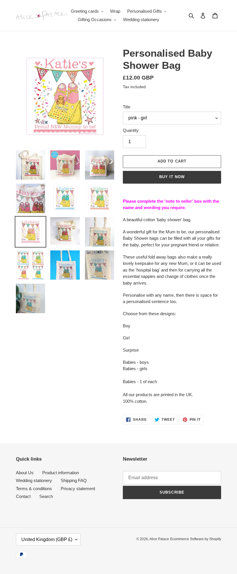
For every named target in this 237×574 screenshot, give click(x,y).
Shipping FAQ (74, 480)
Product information (60, 472)
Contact (23, 496)
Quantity (131, 130)
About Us (25, 472)
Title (126, 106)
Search (46, 496)
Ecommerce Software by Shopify (195, 539)
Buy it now (172, 177)
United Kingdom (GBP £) (46, 539)
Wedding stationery (34, 480)
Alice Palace (159, 539)
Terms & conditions (34, 488)
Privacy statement (78, 488)
